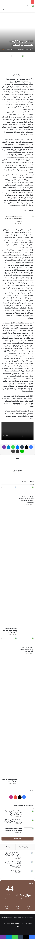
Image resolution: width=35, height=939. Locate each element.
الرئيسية (30, 923)
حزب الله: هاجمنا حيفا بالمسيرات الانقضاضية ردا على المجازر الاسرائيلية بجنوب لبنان (13, 813)
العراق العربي (20, 49)
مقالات (17, 926)
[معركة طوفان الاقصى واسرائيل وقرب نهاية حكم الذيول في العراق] (9, 556)
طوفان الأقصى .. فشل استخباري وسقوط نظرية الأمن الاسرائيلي (27, 649)
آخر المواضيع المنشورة (25, 847)
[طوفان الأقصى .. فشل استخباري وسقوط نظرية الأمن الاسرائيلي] (26, 641)
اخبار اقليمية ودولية (15, 923)
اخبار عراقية (24, 923)
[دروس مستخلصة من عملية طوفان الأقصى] (9, 707)
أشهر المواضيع (8, 847)
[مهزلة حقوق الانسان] (28, 873)
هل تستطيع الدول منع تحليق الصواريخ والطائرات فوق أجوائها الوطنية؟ (13, 218)
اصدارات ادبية (6, 923)
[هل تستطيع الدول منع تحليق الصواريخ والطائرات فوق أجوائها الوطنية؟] (28, 218)
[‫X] (19, 474)
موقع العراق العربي (28, 917)
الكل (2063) (17, 838)
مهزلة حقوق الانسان (16, 871)
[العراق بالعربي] (29, 6)
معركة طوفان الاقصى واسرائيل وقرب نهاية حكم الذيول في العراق (10, 630)
